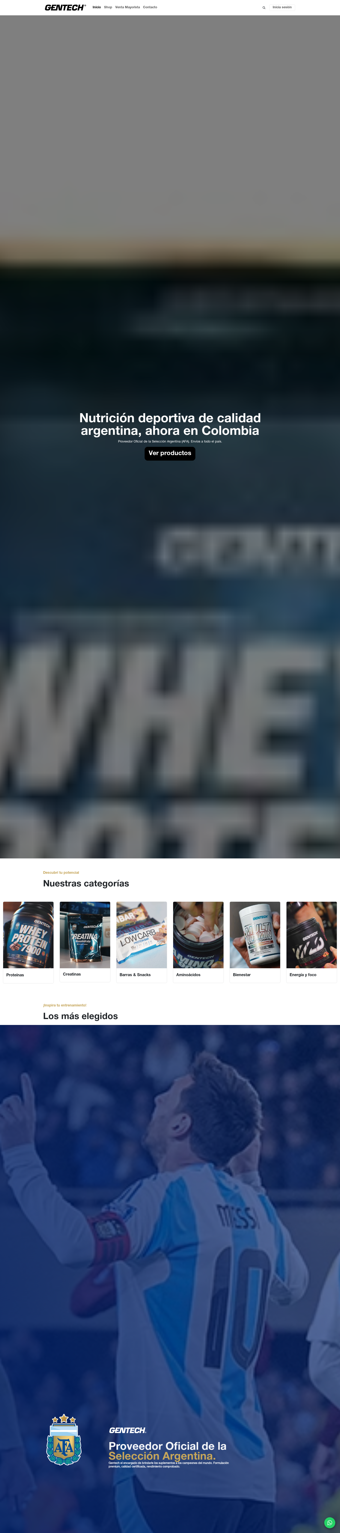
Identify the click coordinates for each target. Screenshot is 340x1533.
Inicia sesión (282, 7)
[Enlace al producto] (28, 935)
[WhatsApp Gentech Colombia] (329, 1522)
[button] (264, 8)
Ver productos (170, 454)
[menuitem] (97, 7)
